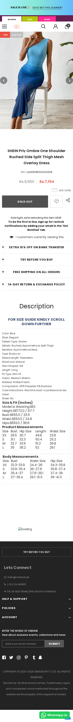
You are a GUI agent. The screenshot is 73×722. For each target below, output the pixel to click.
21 (16, 237)
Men (30, 19)
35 (12, 448)
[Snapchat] (39, 657)
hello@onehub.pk (18, 577)
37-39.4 (17, 477)
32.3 (22, 439)
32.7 (14, 443)
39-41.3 (56, 477)
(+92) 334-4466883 (16, 584)
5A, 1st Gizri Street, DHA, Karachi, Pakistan (31, 591)
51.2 (38, 443)
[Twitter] (10, 657)
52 (37, 448)
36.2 (22, 448)
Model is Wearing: (18, 407)
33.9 (22, 443)
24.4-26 (36, 465)
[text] (36, 365)
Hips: (15, 423)
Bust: (16, 415)
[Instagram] (17, 657)
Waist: (17, 419)
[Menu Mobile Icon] (4, 26)
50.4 (38, 439)
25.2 (53, 439)
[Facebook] (3, 657)
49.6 (38, 435)
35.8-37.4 (57, 469)
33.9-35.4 (18, 469)
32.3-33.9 (18, 465)
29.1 (52, 448)
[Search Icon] (43, 26)
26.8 (53, 443)
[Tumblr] (32, 657)
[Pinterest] (25, 657)
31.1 (13, 439)
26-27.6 (36, 469)
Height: (18, 411)
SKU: (23, 172)
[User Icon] (55, 26)
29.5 (14, 435)
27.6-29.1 (36, 473)
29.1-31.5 (36, 477)
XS (4, 435)
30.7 (22, 435)
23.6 (53, 435)
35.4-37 (17, 473)
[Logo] (16, 26)
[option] (36, 80)
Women (12, 19)
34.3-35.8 (57, 465)
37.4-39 (56, 473)
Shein (47, 19)
